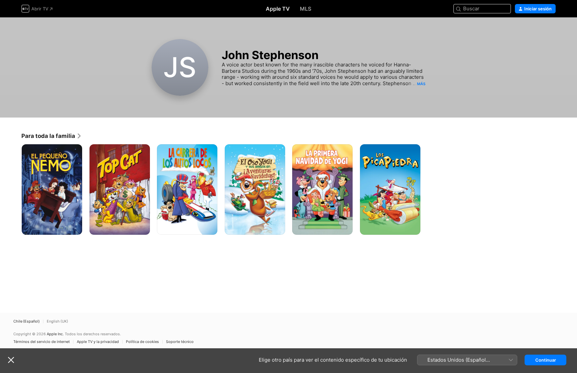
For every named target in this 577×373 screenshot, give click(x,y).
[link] (51, 136)
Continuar (545, 360)
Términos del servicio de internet (41, 342)
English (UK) (57, 321)
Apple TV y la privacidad (98, 342)
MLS (305, 8)
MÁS (421, 83)
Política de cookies (142, 342)
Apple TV (278, 8)
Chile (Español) (26, 321)
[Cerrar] (11, 360)
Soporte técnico (180, 342)
